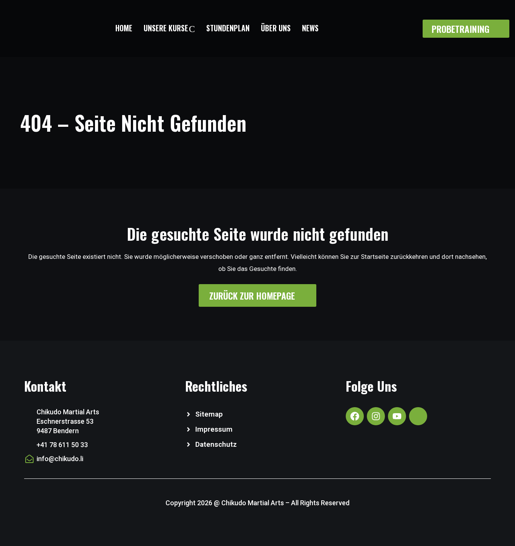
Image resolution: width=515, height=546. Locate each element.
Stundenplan (228, 28)
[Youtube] (397, 416)
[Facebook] (355, 416)
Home (123, 28)
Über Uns (276, 28)
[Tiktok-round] (418, 416)
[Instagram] (376, 416)
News (310, 28)
